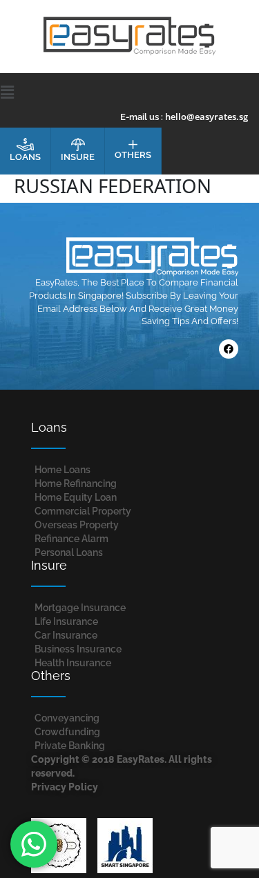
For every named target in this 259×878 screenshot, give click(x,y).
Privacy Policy (64, 786)
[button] (130, 92)
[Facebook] (228, 349)
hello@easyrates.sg (206, 116)
